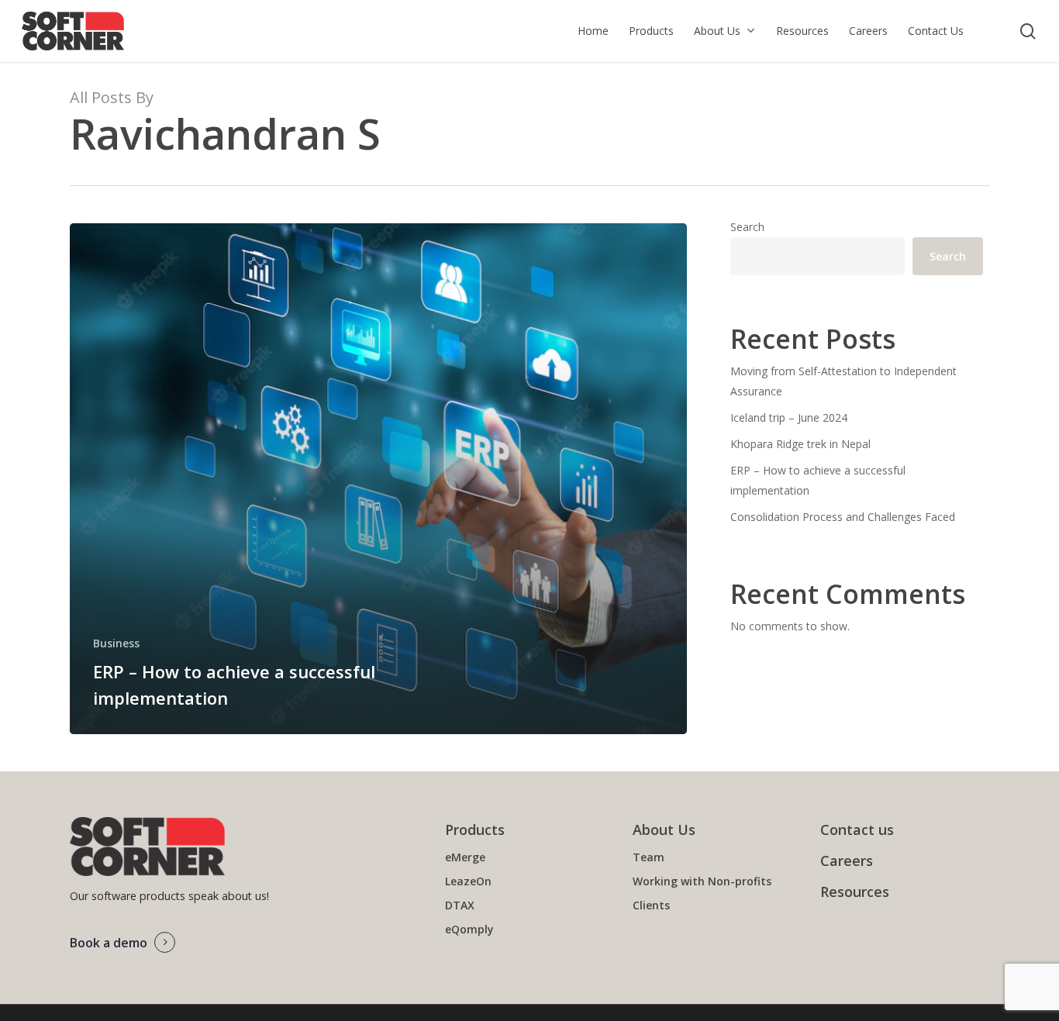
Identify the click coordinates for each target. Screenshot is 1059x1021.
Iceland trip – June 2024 (788, 417)
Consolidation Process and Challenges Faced (842, 516)
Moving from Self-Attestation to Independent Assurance (843, 381)
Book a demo (108, 942)
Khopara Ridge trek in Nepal (800, 443)
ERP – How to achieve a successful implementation (817, 480)
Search (747, 226)
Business (116, 643)
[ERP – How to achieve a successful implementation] (378, 478)
